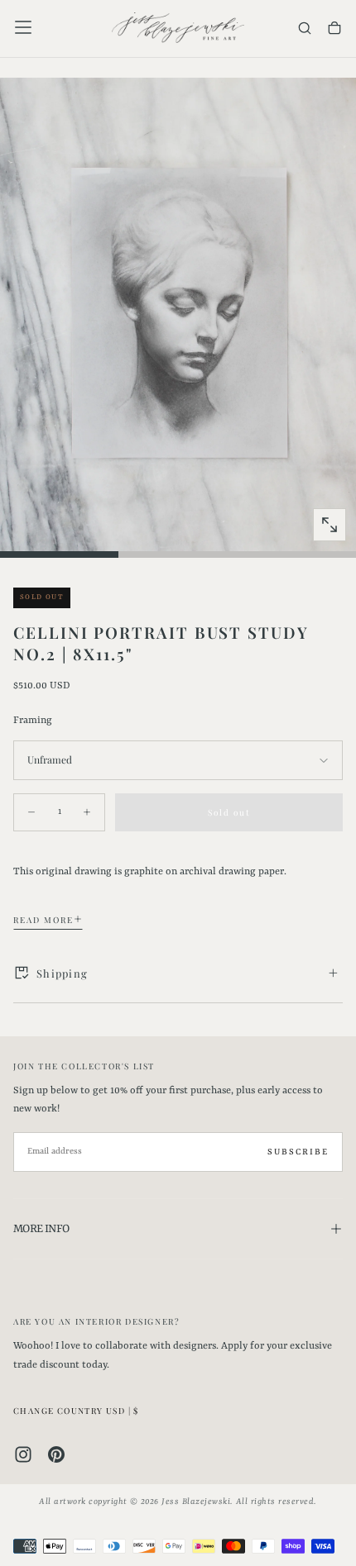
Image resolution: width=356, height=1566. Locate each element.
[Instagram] (23, 1454)
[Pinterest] (56, 1454)
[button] (23, 27)
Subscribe (298, 1152)
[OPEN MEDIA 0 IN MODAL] (329, 525)
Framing (32, 720)
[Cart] (334, 29)
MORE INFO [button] (41, 1228)
